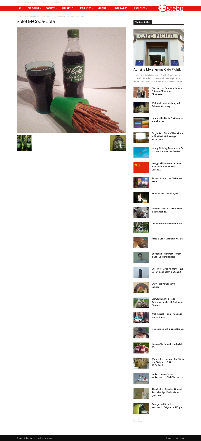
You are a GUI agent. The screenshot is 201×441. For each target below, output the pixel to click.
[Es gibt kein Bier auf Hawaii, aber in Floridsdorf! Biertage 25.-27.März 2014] (141, 137)
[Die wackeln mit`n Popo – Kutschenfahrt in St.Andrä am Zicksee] (141, 302)
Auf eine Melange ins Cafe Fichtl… (157, 69)
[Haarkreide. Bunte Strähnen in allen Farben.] (141, 122)
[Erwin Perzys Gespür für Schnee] (141, 287)
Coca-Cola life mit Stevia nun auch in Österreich (44, 16)
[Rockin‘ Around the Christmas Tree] (141, 182)
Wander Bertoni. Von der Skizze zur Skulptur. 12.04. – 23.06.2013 (168, 362)
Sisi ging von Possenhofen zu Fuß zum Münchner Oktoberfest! (167, 91)
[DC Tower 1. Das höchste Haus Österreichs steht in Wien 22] (141, 272)
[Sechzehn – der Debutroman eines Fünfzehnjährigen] (141, 257)
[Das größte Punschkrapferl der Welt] (141, 348)
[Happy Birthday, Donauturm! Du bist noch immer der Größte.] (141, 152)
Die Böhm (33, 8)
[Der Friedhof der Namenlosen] (141, 227)
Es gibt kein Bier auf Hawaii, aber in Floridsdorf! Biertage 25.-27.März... (168, 136)
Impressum (54, 2)
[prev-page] (135, 420)
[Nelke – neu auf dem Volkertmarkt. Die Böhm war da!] (141, 378)
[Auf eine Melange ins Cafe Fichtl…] (158, 47)
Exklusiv (85, 8)
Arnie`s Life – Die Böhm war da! (167, 238)
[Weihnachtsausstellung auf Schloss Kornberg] (141, 107)
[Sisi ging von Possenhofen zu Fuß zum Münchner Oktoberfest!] (141, 92)
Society (50, 8)
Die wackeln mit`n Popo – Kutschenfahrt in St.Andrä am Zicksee (167, 302)
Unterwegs (120, 8)
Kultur (102, 8)
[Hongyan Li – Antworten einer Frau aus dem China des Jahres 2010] (141, 167)
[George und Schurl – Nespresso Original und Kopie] (141, 408)
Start (19, 16)
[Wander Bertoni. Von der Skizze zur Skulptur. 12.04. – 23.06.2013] (141, 363)
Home (45, 2)
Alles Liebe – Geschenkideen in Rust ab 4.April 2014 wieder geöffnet (167, 392)
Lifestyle (67, 8)
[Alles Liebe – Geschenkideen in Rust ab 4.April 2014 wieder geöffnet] (141, 393)
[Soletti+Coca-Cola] (71, 132)
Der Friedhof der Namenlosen (167, 223)
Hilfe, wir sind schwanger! (165, 193)
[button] (171, 11)
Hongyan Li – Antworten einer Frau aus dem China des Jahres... (167, 166)
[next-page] (140, 420)
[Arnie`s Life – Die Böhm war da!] (141, 242)
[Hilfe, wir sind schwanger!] (141, 197)
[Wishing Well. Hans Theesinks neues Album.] (141, 317)
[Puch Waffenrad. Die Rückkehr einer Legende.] (141, 212)
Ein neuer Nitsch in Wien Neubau (168, 329)
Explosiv (139, 8)
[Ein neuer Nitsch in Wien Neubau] (141, 332)
